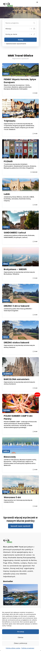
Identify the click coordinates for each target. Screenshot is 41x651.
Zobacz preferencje (20, 643)
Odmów (20, 637)
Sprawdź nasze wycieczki (20, 526)
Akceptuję (20, 631)
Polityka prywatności (27, 648)
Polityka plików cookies (13, 648)
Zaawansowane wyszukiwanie (16, 43)
